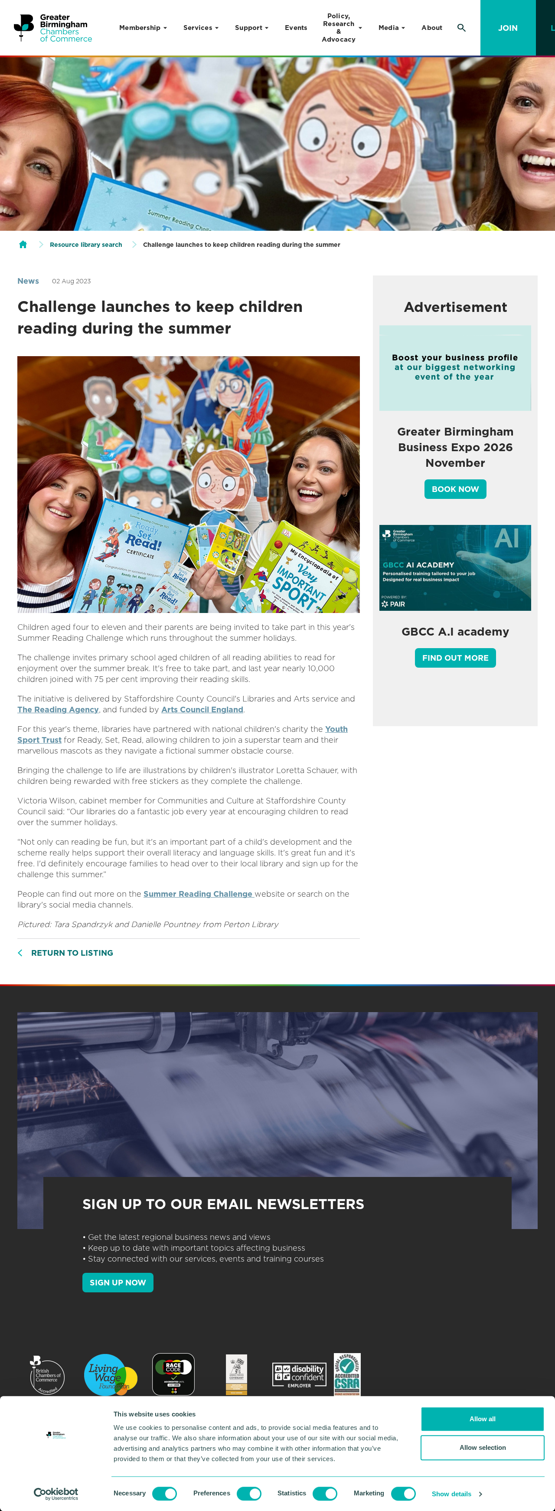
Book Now (455, 489)
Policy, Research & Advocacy (339, 27)
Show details (451, 1494)
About (431, 28)
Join (508, 28)
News (28, 280)
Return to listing (72, 952)
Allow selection (483, 1447)
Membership (140, 28)
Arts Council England (202, 709)
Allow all (483, 1419)
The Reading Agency (58, 709)
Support (248, 28)
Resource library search (86, 244)
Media (389, 28)
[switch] (249, 1494)
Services (197, 28)
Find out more (455, 657)
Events (296, 28)
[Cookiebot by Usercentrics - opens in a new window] (56, 1494)
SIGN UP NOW (118, 1282)
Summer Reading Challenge (199, 893)
